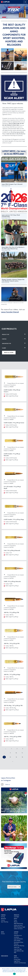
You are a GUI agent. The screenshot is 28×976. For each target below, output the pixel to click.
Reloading (3, 918)
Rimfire (15, 921)
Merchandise (4, 956)
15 (22, 757)
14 (16, 757)
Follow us (7, 784)
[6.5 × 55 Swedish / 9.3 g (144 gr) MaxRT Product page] (14, 482)
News (2, 932)
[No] (26, 971)
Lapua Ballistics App (18, 950)
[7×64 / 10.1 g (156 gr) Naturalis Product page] (14, 545)
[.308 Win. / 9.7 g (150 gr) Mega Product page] (14, 669)
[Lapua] (5, 2)
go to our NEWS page (14, 153)
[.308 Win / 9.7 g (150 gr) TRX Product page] (14, 607)
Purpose (3, 915)
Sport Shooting (4, 921)
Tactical (3, 920)
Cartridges (16, 916)
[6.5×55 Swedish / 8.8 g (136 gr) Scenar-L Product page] (14, 385)
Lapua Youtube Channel (10, 312)
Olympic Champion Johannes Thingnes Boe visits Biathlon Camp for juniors (13, 280)
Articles (3, 933)
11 (22, 753)
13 (10, 757)
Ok (14, 973)
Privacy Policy (17, 959)
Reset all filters (8, 352)
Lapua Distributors (18, 938)
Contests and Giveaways (20, 962)
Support (16, 932)
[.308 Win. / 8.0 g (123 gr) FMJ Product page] (14, 638)
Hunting (3, 916)
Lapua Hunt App (18, 949)
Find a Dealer (17, 940)
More (15, 956)
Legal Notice (17, 961)
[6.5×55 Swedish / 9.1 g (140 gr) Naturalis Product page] (14, 449)
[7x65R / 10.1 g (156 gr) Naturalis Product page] (14, 576)
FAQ (15, 952)
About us (16, 957)
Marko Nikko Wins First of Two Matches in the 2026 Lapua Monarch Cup (13, 247)
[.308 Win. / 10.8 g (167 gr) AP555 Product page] (14, 731)
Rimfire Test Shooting (19, 945)
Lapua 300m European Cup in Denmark (12, 184)
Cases (15, 920)
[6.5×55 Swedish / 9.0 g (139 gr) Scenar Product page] (14, 417)
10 (16, 753)
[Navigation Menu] (25, 2)
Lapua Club (16, 947)
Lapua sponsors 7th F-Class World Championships (11, 215)
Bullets (15, 918)
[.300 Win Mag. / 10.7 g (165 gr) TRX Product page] (14, 700)
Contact (16, 933)
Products (16, 915)
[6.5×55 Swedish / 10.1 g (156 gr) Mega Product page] (14, 514)
